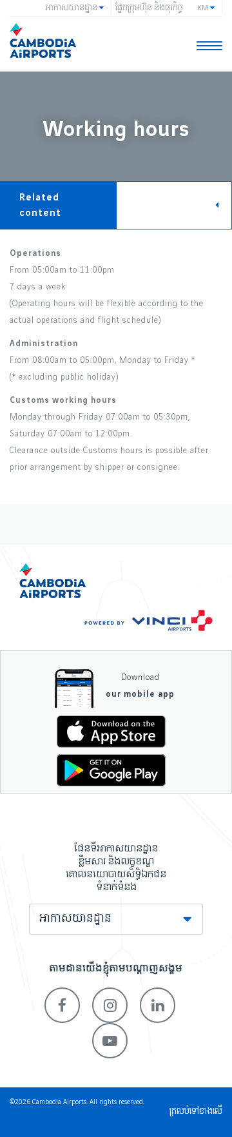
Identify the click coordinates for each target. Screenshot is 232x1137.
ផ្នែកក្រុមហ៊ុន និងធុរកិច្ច (149, 8)
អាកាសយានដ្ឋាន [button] (72, 8)
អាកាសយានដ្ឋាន (75, 919)
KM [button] (203, 8)
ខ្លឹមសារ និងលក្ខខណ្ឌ (116, 861)
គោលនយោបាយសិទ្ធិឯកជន (116, 874)
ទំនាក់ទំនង (116, 887)
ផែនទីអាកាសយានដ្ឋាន (116, 848)
